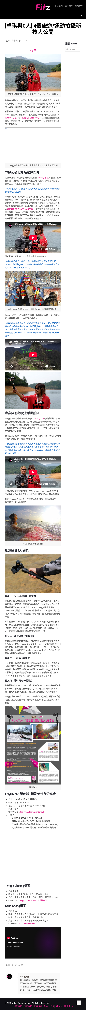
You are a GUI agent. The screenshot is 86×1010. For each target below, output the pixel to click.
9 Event (59, 1006)
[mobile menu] (2, 16)
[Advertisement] (72, 88)
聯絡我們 (59, 6)
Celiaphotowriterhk (27, 924)
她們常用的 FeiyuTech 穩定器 (20, 209)
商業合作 (79, 6)
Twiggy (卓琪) (11, 118)
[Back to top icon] (79, 1003)
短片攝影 (69, 6)
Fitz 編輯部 (13, 40)
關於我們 (28, 1006)
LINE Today (69, 1006)
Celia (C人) (39, 418)
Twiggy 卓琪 (43, 177)
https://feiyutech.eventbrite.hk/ (32, 812)
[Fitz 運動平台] (43, 6)
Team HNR (49, 1006)
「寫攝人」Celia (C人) (29, 118)
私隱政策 (38, 1006)
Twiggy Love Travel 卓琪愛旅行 (33, 900)
